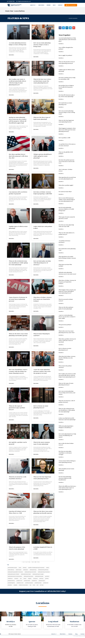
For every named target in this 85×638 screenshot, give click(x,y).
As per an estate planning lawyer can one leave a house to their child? (67, 316)
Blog (54, 5)
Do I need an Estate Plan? (65, 191)
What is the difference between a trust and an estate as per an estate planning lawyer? (67, 487)
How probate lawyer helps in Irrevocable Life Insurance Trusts (66, 87)
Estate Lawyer (18, 569)
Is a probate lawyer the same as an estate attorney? (67, 145)
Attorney (24, 567)
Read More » (11, 54)
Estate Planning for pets (26, 574)
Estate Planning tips (39, 576)
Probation (10, 585)
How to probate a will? (64, 138)
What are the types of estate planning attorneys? (66, 384)
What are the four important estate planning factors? (42, 478)
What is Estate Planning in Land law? (41, 335)
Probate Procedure (29, 582)
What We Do (41, 5)
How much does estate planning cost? (67, 249)
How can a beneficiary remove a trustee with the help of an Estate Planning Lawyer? (18, 371)
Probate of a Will (20, 582)
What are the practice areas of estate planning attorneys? (67, 62)
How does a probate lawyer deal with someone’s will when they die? (18, 156)
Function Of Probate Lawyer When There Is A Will (17, 512)
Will (37, 585)
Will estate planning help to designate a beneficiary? (66, 426)
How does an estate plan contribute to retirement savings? (65, 453)
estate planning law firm (15, 5)
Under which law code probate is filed (42, 227)
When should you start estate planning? (66, 469)
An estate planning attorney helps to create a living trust (17, 44)
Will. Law (41, 585)
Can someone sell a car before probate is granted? (18, 193)
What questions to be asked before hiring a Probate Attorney (67, 257)
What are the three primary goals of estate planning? (66, 308)
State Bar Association (23, 585)
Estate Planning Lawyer (28, 576)
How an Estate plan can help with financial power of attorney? (42, 263)
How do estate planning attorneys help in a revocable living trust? (66, 209)
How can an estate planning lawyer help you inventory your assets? (67, 392)
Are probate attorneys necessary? (64, 241)
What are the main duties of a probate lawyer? (66, 233)
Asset (20, 567)
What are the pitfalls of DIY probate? (66, 152)
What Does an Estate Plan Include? (65, 265)
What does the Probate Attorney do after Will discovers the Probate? (67, 358)
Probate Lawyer (42, 580)
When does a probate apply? (66, 185)
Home (67, 18)
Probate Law (34, 580)
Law (21, 578)
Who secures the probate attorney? (65, 366)
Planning (41, 578)
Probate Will (45, 582)
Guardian (47, 576)
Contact (60, 5)
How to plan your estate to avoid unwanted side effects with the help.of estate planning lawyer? (17, 82)
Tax (30, 585)
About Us (32, 5)
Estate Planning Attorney (43, 569)
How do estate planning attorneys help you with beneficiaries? (65, 478)
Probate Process (38, 582)
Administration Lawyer (12, 567)
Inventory (16, 578)
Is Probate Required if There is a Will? (42, 548)
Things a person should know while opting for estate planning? (42, 156)
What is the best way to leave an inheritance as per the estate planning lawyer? (42, 81)
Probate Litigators (11, 582)
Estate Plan (25, 569)
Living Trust (35, 578)
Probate (46, 578)
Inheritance (10, 578)
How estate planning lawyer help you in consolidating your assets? (67, 435)
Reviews (48, 5)
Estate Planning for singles (38, 574)
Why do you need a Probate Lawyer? (66, 300)
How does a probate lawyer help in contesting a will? (67, 78)
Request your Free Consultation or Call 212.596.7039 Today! (42, 591)
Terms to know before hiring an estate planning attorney (67, 461)
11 (37, 562)
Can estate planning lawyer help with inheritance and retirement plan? (67, 39)
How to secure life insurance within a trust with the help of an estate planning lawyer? (67, 199)
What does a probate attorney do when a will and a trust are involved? (67, 340)
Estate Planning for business (44, 571)
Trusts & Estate (16, 4)
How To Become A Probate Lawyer (65, 170)
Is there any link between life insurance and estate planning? (67, 419)
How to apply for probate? (65, 55)
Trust (34, 585)
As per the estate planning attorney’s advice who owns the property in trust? (42, 371)
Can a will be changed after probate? (66, 48)
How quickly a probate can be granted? (18, 443)
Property (15, 585)
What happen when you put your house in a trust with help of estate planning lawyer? (67, 291)
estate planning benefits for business (15, 571)
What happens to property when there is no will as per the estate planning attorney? (67, 130)
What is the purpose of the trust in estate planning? (17, 548)
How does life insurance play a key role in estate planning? (67, 95)
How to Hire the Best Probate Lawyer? (66, 444)
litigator (29, 578)
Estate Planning (33, 569)
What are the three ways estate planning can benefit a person (18, 335)
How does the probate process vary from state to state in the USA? (66, 161)
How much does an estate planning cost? (65, 103)
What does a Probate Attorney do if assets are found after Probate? (42, 299)
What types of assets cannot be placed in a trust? (67, 217)
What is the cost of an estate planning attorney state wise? (66, 331)
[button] (60, 27)
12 (38, 562)
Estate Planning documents (30, 571)
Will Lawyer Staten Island (15, 634)
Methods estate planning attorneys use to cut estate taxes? (67, 273)
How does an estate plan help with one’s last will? (66, 225)
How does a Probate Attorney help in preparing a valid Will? (42, 193)
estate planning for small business (15, 576)
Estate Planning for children (13, 574)
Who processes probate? (65, 325)
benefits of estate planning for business (36, 567)
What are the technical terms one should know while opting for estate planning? (18, 263)
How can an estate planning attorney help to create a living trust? (42, 45)
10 (35, 562)
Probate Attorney (11, 580)
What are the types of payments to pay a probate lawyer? (17, 408)
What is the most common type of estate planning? (41, 443)
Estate (47, 567)
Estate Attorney (11, 569)
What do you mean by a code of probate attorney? (17, 478)
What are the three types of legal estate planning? (41, 118)
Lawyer (25, 578)
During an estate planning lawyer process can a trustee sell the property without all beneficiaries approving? (17, 120)
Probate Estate (27, 580)
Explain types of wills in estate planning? (18, 227)
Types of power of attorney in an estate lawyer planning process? (18, 299)
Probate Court (19, 580)
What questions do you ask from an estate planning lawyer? (67, 178)
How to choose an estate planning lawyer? (40, 407)
